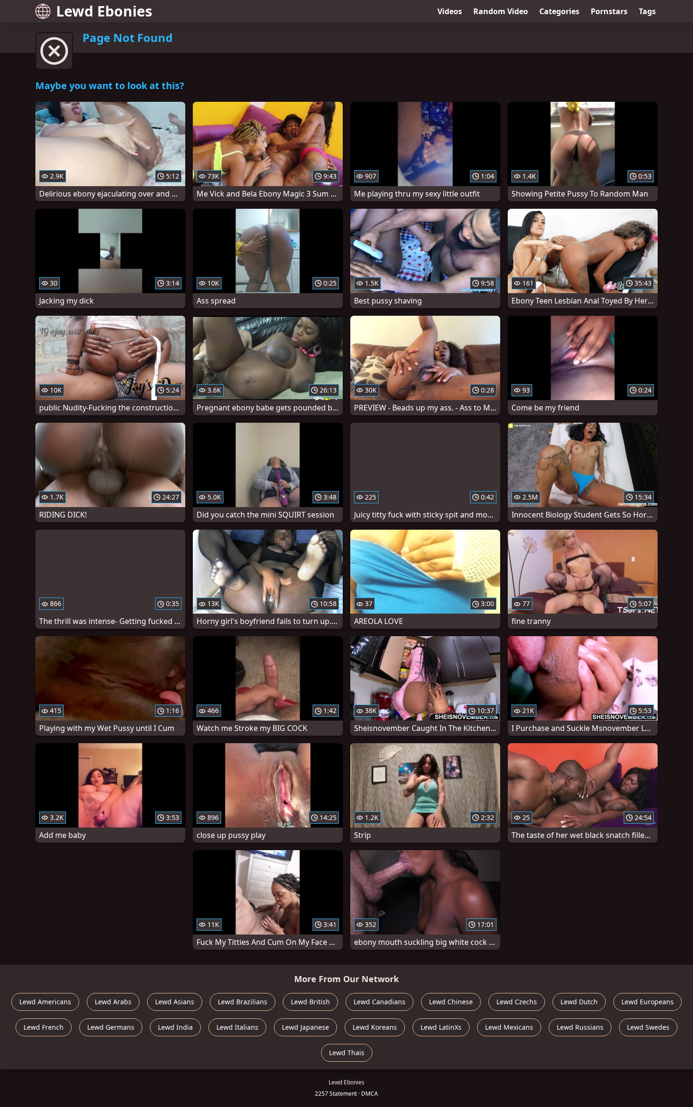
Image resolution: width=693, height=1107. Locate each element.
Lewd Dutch (579, 1001)
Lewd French (44, 1027)
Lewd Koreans (375, 1027)
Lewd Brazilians (242, 1001)
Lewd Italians (237, 1027)
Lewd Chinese (451, 1001)
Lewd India (175, 1027)
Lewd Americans (45, 1001)
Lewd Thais (346, 1052)
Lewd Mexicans (509, 1027)
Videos (449, 11)
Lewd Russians (580, 1027)
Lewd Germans (110, 1027)
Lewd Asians (174, 1001)
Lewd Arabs (113, 1001)
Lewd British (310, 1001)
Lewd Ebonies (104, 11)
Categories (559, 11)
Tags (647, 11)
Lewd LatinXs (441, 1027)
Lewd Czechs (516, 1001)
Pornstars (609, 11)
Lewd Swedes (648, 1027)
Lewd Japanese (305, 1027)
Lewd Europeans (647, 1001)
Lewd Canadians (379, 1001)
